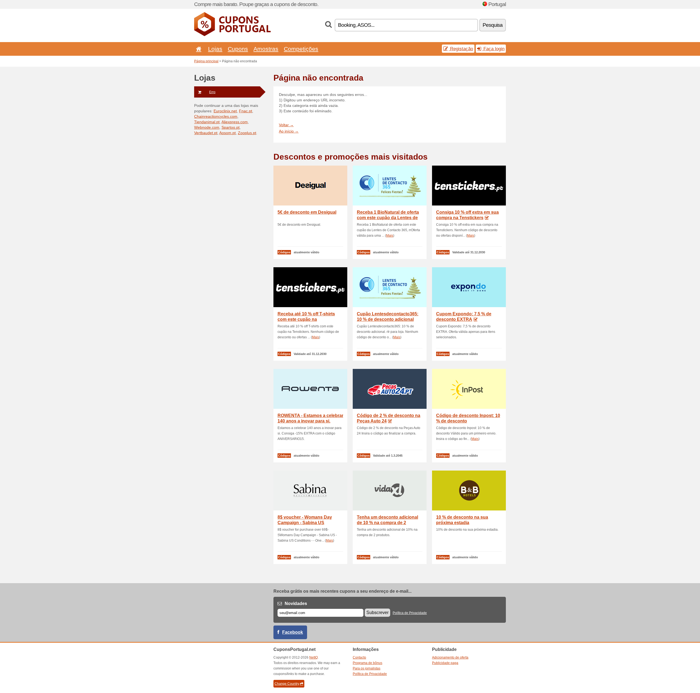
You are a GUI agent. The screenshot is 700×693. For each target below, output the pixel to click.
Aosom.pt (227, 133)
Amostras (265, 49)
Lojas (215, 49)
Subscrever (377, 612)
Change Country (287, 684)
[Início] (197, 49)
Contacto (359, 657)
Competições (301, 49)
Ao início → (289, 131)
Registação (461, 48)
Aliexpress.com (234, 122)
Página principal (206, 61)
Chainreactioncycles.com (215, 116)
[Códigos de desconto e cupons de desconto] (232, 35)
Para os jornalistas (366, 668)
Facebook (292, 632)
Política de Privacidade (410, 613)
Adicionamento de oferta (450, 657)
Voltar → (286, 125)
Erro (212, 92)
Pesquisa (493, 25)
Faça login (493, 48)
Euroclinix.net (225, 111)
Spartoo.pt (230, 127)
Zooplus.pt (247, 133)
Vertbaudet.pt (205, 133)
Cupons (238, 49)
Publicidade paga (445, 663)
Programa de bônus (367, 663)
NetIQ (313, 657)
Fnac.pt (245, 111)
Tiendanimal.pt (207, 122)
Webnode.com (206, 127)
